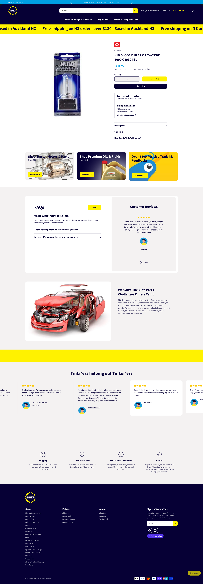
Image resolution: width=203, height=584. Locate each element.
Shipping (128, 69)
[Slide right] (145, 262)
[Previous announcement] (70, 2)
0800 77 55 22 (178, 10)
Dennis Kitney (73, 407)
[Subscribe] (175, 523)
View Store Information (125, 115)
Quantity (117, 74)
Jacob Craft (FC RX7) (20, 402)
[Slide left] (141, 262)
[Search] (135, 10)
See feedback (138, 176)
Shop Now (34, 174)
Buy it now (141, 86)
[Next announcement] (132, 2)
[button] (103, 19)
